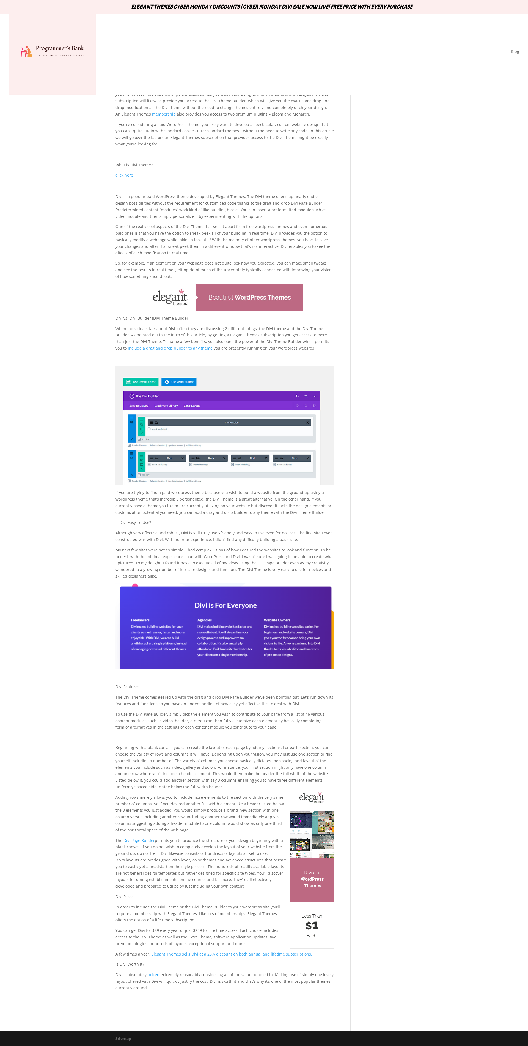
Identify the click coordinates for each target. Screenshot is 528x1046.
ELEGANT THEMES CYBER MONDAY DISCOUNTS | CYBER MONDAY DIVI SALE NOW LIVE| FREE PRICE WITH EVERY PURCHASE (272, 7)
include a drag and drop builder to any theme (170, 348)
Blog (515, 52)
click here (124, 175)
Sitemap (123, 1038)
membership (163, 114)
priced (154, 974)
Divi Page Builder (139, 840)
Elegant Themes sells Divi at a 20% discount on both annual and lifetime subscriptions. (232, 954)
